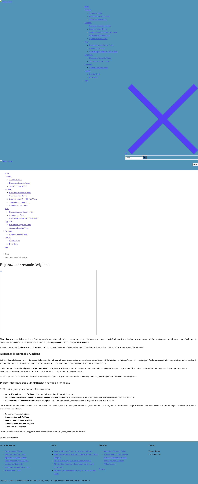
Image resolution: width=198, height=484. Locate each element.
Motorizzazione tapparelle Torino (17, 461)
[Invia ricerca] (145, 157)
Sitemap (102, 469)
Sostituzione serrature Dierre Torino (17, 467)
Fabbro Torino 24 (110, 464)
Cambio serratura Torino (13, 451)
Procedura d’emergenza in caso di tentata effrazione (72, 461)
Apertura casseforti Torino (14, 464)
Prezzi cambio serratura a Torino (115, 458)
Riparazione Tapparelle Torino (16, 458)
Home (7, 254)
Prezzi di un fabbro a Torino (114, 461)
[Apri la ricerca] (161, 153)
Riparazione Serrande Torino (15, 454)
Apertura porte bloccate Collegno (116, 454)
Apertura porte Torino (12, 470)
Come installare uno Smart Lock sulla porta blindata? (73, 451)
